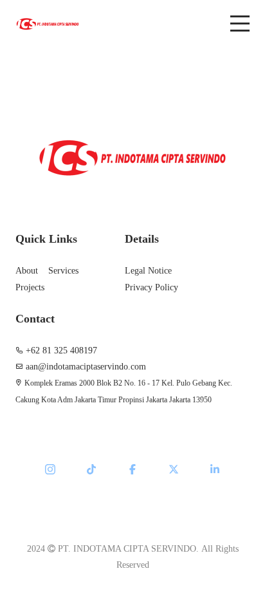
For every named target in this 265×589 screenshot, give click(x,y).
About (26, 271)
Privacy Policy (151, 287)
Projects (29, 287)
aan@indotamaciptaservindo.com (86, 366)
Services (63, 271)
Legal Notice (148, 271)
